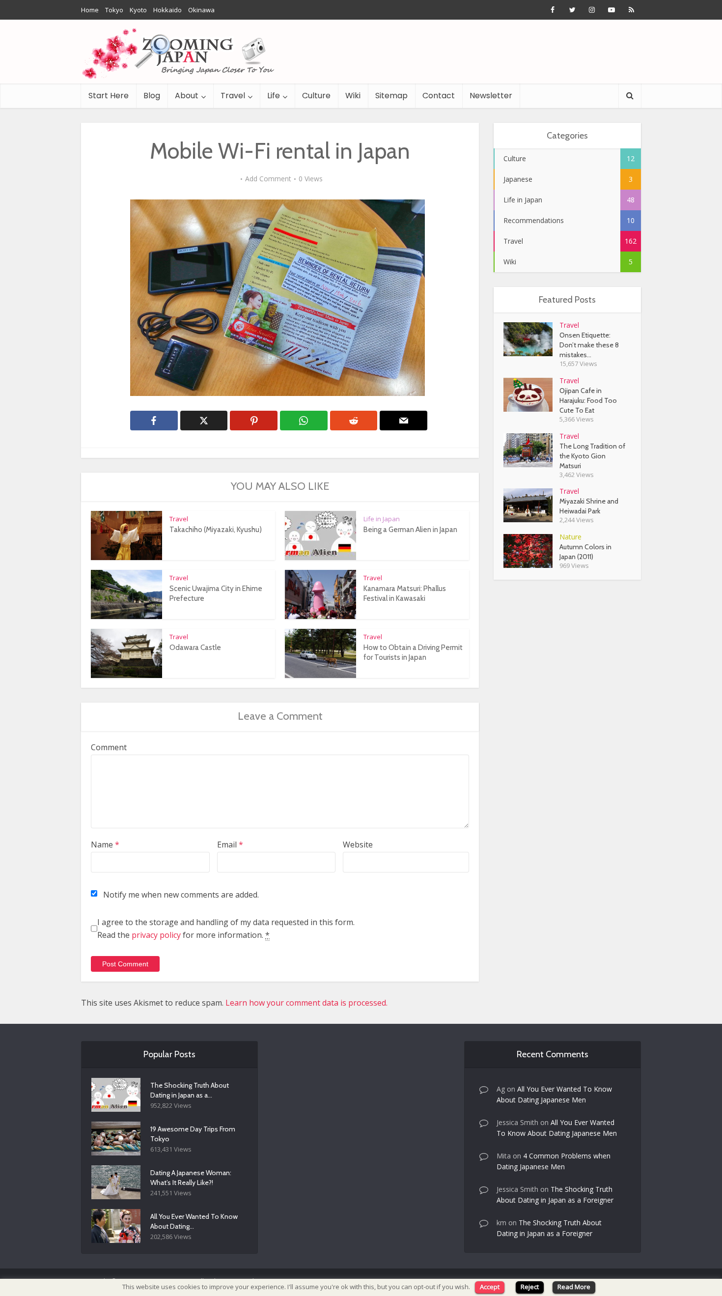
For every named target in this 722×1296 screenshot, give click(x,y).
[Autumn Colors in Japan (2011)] (531, 551)
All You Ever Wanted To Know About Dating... (194, 1221)
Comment (109, 747)
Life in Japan (381, 518)
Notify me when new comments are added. (181, 894)
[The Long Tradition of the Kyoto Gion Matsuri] (531, 450)
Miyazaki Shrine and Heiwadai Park (588, 506)
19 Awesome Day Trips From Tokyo (192, 1134)
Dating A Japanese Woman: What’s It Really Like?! (190, 1177)
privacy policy (156, 935)
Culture (316, 95)
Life (273, 95)
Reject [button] (530, 1286)
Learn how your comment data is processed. (306, 1002)
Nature (570, 536)
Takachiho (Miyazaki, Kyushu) (215, 529)
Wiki (353, 95)
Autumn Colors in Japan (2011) (585, 551)
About (186, 95)
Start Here (108, 95)
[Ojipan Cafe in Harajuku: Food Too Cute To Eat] (531, 395)
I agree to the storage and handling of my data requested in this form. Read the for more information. (226, 928)
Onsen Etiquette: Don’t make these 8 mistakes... (589, 345)
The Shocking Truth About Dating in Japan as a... (189, 1090)
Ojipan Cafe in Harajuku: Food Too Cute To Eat (588, 400)
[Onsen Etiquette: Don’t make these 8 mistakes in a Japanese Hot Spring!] (531, 339)
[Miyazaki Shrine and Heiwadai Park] (531, 505)
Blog (151, 95)
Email (230, 844)
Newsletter (491, 95)
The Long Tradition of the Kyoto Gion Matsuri (592, 456)
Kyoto (138, 9)
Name (105, 844)
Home (90, 9)
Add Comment (268, 178)
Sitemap (391, 95)
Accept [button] (490, 1286)
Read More (573, 1286)
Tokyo (114, 9)
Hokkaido (167, 9)
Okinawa (201, 9)
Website (358, 844)
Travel (233, 95)
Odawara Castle (195, 647)
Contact (438, 95)
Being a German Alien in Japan (410, 529)
